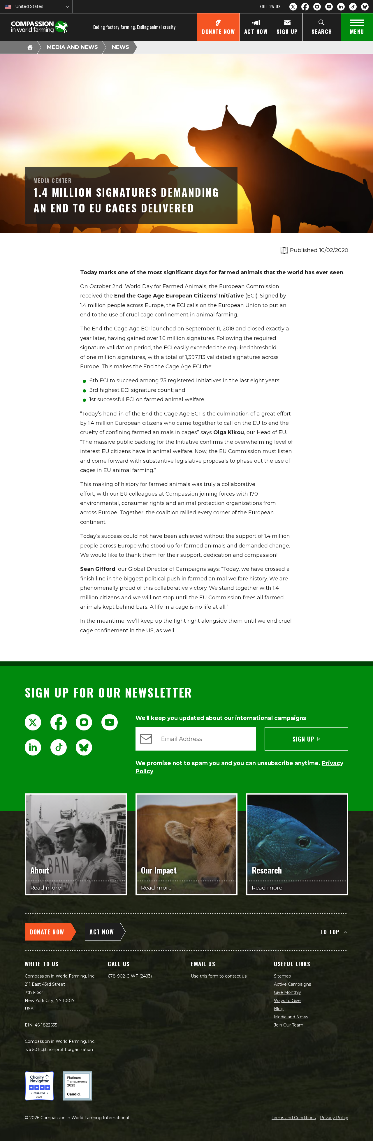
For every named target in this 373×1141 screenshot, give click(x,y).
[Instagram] (317, 6)
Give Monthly (287, 992)
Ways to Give (287, 1000)
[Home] (30, 47)
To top (330, 931)
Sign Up (304, 739)
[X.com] (293, 6)
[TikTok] (353, 6)
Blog (279, 1008)
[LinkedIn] (341, 6)
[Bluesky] (365, 6)
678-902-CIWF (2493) (130, 976)
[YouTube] (329, 6)
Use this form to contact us (219, 976)
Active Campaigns (292, 984)
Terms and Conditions (294, 1117)
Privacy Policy (334, 1117)
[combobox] (15, 6)
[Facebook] (305, 6)
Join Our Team (288, 1025)
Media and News (72, 47)
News (120, 47)
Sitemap (282, 976)
